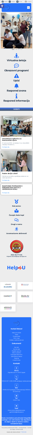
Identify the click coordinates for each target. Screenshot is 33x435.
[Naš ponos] (16, 202)
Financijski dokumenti (16, 354)
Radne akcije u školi (9, 173)
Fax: (16, 398)
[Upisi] (16, 75)
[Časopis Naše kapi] (16, 211)
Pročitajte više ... (6, 147)
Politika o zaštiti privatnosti (16, 340)
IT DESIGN (23, 432)
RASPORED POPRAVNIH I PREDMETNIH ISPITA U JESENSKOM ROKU (12, 187)
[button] (2, 6)
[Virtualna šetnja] (16, 55)
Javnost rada (16, 349)
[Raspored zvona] (16, 85)
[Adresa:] (16, 368)
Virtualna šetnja (16, 60)
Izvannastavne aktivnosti (16, 233)
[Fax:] (16, 395)
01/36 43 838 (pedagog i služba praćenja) (20, 381)
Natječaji (16, 358)
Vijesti (16, 334)
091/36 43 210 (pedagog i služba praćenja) (14, 389)
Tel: (16, 379)
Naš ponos (16, 206)
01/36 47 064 (16, 400)
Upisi (16, 80)
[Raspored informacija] (16, 96)
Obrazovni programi (16, 70)
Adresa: (16, 370)
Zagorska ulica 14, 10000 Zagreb (16, 372)
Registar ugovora (16, 351)
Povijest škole (16, 336)
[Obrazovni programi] (16, 65)
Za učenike (8, 287)
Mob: (16, 388)
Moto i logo (16, 338)
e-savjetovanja (16, 360)
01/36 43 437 (5, 381)
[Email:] (16, 406)
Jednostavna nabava (16, 356)
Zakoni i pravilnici (16, 353)
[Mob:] (16, 385)
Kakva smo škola (16, 332)
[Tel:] (16, 376)
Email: (16, 408)
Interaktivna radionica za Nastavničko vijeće (11, 139)
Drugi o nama (16, 224)
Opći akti (16, 347)
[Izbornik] (28, 7)
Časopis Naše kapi (16, 215)
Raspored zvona (16, 90)
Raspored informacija (16, 100)
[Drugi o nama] (16, 220)
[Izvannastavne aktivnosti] (16, 229)
